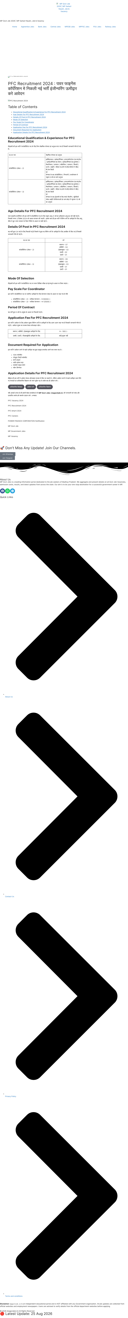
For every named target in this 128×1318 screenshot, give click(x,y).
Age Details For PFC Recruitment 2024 (28, 115)
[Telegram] (12, 490)
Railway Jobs (110, 27)
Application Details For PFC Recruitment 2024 (31, 132)
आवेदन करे (30, 387)
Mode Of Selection (20, 120)
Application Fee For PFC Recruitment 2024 (30, 127)
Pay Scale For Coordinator (23, 122)
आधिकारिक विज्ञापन (45, 387)
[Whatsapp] (7, 490)
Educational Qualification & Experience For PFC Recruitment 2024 (39, 112)
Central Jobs (55, 27)
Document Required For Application (27, 130)
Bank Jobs (42, 27)
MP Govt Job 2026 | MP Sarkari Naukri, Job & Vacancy (22, 21)
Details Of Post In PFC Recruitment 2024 (29, 117)
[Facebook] (2, 490)
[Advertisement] (45, 57)
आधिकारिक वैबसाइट (16, 387)
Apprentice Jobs (27, 27)
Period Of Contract (20, 125)
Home (14, 27)
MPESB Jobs (70, 27)
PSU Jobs (97, 27)
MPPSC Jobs (84, 27)
